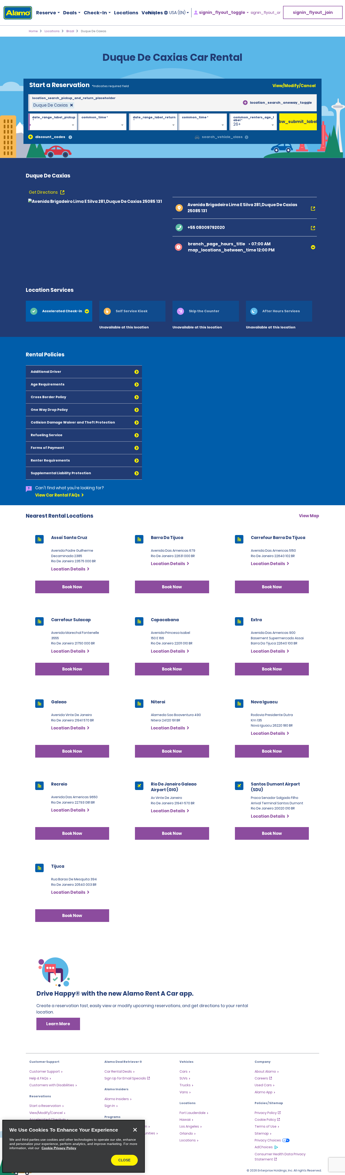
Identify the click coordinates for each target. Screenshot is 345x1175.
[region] (73, 1146)
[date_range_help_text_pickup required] (52, 122)
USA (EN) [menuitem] (177, 12)
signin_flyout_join (313, 12)
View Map (309, 516)
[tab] (59, 311)
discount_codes (50, 137)
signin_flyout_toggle (222, 13)
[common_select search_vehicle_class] (197, 137)
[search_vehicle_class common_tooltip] (246, 137)
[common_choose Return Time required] (202, 122)
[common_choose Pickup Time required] (102, 122)
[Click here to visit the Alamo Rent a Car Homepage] (16, 12)
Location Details (68, 569)
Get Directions (44, 192)
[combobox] (172, 102)
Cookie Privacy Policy (59, 1148)
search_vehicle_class (222, 137)
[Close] (135, 1130)
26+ (237, 124)
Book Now (72, 587)
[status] (53, 105)
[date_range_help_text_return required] (153, 122)
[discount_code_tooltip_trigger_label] (70, 137)
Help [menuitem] (152, 12)
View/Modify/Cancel (294, 86)
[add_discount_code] (30, 137)
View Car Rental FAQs (57, 495)
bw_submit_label (298, 121)
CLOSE (124, 1160)
